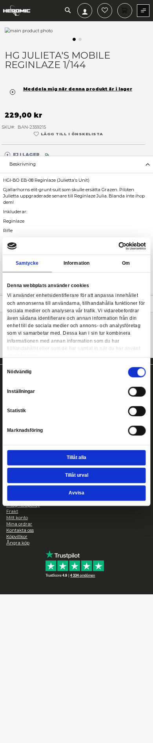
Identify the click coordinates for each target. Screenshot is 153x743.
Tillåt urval (76, 475)
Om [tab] (126, 263)
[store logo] (16, 11)
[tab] (76, 164)
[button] (73, 38)
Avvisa (76, 493)
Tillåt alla (76, 458)
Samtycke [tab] (27, 263)
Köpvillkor (16, 536)
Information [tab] (76, 263)
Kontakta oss (20, 530)
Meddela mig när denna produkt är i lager (77, 89)
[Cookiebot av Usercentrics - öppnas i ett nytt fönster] (118, 246)
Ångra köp (17, 543)
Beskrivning (22, 164)
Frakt (12, 511)
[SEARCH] (68, 11)
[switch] (137, 392)
